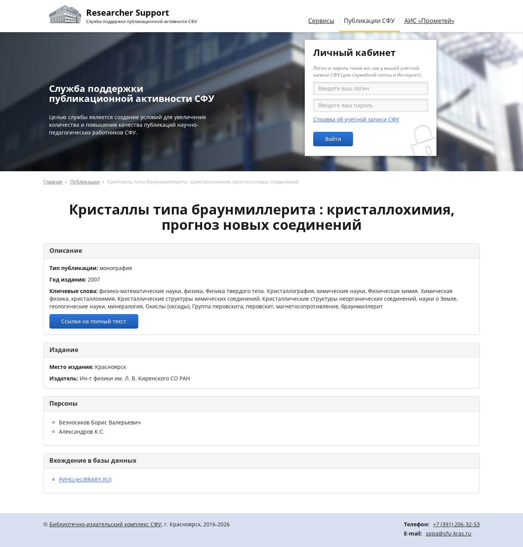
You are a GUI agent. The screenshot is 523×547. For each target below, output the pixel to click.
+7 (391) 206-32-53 (456, 524)
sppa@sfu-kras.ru (448, 533)
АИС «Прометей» (429, 21)
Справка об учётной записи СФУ (356, 119)
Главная (52, 181)
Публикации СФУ (369, 21)
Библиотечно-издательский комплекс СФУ (105, 524)
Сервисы (321, 21)
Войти (333, 138)
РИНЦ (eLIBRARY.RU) (85, 479)
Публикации (85, 181)
